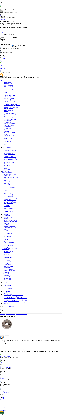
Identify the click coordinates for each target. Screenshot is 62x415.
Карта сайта (3, 397)
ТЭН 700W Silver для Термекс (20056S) (8, 306)
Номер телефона (3, 9)
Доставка (3, 390)
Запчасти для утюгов (5, 303)
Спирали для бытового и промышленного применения (10, 170)
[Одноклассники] (2, 337)
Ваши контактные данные (4, 8)
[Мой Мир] (3, 337)
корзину (7, 414)
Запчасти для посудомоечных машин (7, 217)
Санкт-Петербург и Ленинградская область (6, 56)
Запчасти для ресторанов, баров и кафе (7, 294)
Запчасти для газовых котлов (6, 268)
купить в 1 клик (7, 335)
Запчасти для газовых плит (6, 273)
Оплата (3, 391)
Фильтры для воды (4, 282)
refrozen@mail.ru (2, 61)
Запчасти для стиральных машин (7, 91)
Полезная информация (5, 392)
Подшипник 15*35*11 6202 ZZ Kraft (5, 367)
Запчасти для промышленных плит (7, 147)
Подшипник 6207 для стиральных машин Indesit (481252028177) (9, 362)
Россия (3, 32)
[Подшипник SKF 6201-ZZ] (6, 330)
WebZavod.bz (12, 409)
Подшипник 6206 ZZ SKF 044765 (5, 378)
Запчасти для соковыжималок (6, 287)
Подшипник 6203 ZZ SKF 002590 (5, 356)
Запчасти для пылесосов (5, 204)
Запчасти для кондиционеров (6, 291)
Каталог (3, 396)
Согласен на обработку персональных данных (8, 17)
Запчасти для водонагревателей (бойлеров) (8, 81)
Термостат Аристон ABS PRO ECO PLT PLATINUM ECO (11, 308)
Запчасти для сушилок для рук (6, 290)
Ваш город (2, 11)
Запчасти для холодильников (6, 112)
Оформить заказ (3, 16)
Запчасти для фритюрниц (5, 292)
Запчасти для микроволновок (6, 127)
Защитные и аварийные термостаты (7, 172)
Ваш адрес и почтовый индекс (5, 12)
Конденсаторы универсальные (6, 171)
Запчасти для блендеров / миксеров (7, 186)
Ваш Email (2, 10)
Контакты (1, 399)
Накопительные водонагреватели (7, 285)
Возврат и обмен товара (5, 398)
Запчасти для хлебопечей (5, 249)
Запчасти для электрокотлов (6, 160)
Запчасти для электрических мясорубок (7, 173)
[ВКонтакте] (0, 337)
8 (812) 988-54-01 (2, 58)
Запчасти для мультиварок (6, 259)
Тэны (3, 164)
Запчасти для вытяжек (5, 284)
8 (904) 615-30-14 (4, 404)
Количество (2, 14)
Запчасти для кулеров (5, 214)
